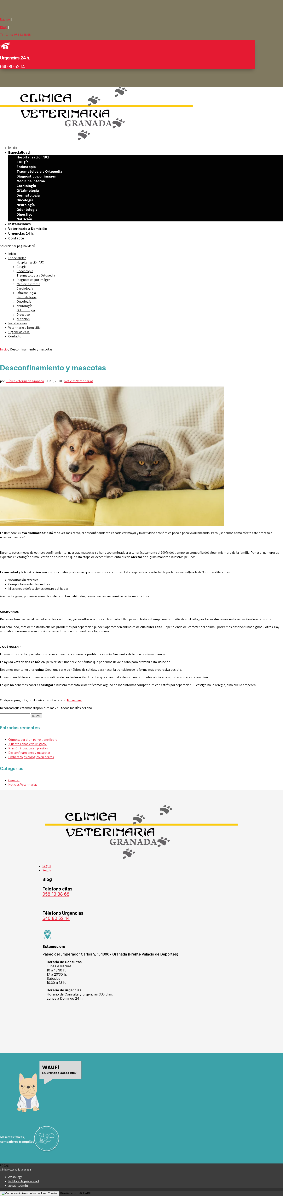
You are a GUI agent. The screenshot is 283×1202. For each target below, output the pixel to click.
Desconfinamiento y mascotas (29, 752)
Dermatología (28, 195)
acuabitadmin (18, 1185)
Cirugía (23, 161)
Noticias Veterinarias (78, 381)
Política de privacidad (23, 1181)
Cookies (52, 1193)
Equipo (5, 19)
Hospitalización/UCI (33, 157)
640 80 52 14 (56, 918)
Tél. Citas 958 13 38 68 (15, 35)
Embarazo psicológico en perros (31, 757)
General (13, 780)
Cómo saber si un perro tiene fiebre (32, 739)
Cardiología (26, 185)
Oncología (25, 200)
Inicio (12, 147)
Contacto (16, 238)
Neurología (26, 204)
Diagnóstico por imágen (36, 176)
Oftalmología (28, 190)
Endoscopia (26, 166)
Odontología (27, 209)
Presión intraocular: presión (28, 748)
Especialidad (19, 152)
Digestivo (24, 214)
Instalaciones (19, 223)
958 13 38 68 (55, 894)
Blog (3, 27)
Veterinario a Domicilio (27, 228)
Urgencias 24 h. (21, 233)
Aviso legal (16, 1177)
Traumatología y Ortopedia (39, 171)
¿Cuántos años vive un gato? (27, 744)
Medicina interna (31, 181)
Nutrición (24, 219)
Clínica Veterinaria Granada (25, 381)
